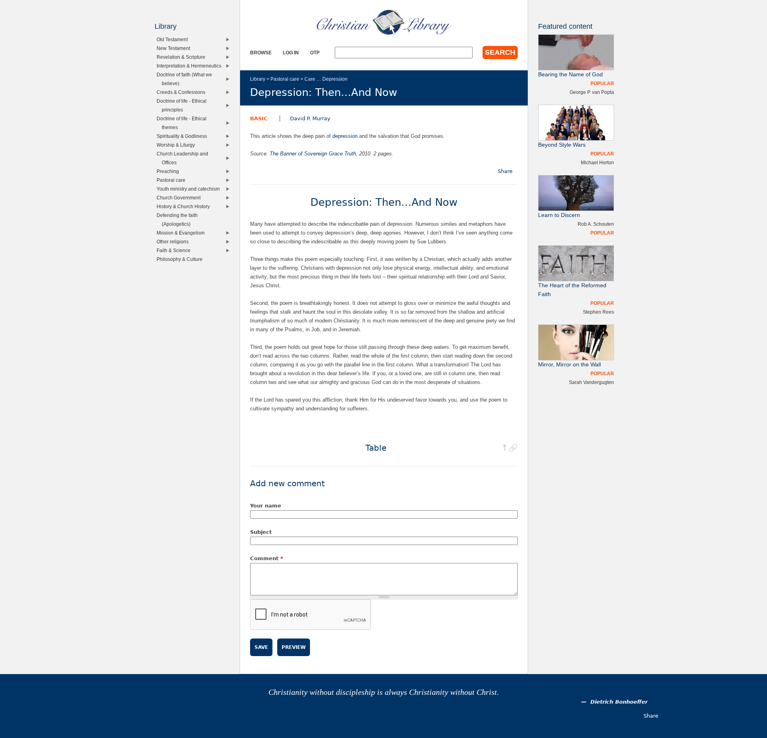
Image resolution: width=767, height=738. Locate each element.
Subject (261, 532)
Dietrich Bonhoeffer (619, 702)
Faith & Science (175, 250)
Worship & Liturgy (177, 144)
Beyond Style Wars (562, 145)
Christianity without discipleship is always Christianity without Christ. (383, 692)
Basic (259, 118)
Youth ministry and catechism (190, 188)
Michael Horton (597, 162)
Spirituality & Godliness (183, 136)
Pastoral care (284, 79)
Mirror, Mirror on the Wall (569, 365)
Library (257, 79)
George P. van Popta (592, 92)
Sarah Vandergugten (591, 382)
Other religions (174, 241)
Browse (261, 52)
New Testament (175, 48)
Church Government (180, 197)
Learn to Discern (559, 215)
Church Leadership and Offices (184, 158)
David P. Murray (310, 118)
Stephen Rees (598, 311)
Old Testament (174, 39)
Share (505, 171)
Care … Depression (326, 79)
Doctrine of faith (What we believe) (186, 79)
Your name (265, 506)
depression (345, 136)
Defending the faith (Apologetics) (179, 220)
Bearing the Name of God (570, 75)
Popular (602, 83)
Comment (266, 558)
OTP (315, 52)
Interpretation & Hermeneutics (191, 65)
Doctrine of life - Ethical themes (183, 123)
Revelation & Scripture (183, 57)
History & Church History (185, 206)
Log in (291, 52)
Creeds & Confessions (183, 92)
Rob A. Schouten (596, 224)
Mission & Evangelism (182, 232)
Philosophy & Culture (181, 259)
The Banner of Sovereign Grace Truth (313, 154)
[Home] (384, 22)
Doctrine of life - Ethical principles (183, 105)
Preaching (169, 171)
